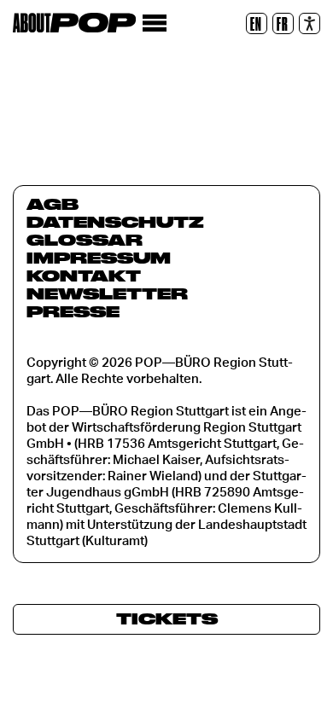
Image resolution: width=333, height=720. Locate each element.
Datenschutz (115, 221)
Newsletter (107, 293)
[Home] (74, 22)
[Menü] (154, 23)
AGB (52, 203)
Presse (73, 311)
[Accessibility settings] (309, 23)
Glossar (84, 239)
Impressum (98, 257)
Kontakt (83, 275)
